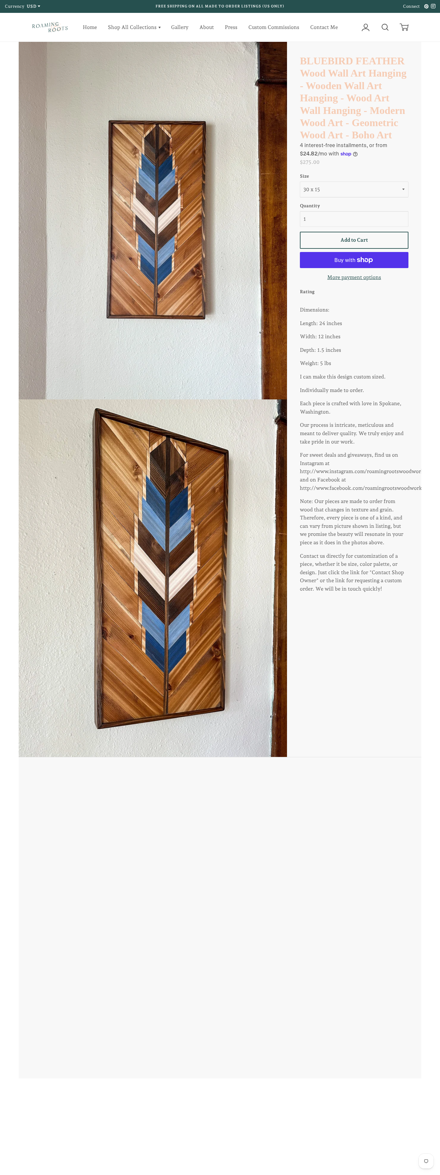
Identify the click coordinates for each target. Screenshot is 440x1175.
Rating (307, 291)
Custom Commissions (273, 27)
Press (231, 27)
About (206, 27)
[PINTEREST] (425, 6)
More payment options (354, 277)
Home (90, 27)
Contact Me (324, 27)
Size (304, 176)
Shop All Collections (133, 27)
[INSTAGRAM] (432, 6)
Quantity (310, 205)
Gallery (179, 27)
